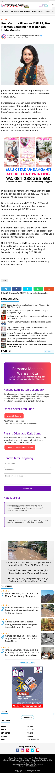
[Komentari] (49, 289)
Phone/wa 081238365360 (27, 766)
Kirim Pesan (27, 488)
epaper (30, 736)
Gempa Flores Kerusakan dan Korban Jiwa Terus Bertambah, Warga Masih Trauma (28, 571)
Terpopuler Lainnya (27, 663)
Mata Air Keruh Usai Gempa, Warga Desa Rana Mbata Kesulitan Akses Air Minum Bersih (28, 563)
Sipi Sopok (15, 12)
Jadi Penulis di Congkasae (38, 758)
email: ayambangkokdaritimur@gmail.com (27, 764)
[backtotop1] (53, 771)
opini (3, 740)
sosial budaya (25, 12)
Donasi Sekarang (14, 416)
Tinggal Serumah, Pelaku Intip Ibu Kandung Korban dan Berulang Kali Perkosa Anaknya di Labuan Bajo (22, 653)
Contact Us (18, 758)
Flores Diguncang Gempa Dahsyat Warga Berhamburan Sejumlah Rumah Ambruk (28, 579)
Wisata (47, 12)
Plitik (34, 12)
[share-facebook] (16, 289)
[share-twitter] (27, 289)
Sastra (31, 730)
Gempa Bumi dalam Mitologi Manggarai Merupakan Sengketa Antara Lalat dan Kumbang (21, 624)
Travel (30, 733)
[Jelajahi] (52, 3)
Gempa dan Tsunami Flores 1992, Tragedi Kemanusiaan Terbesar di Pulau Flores (21, 638)
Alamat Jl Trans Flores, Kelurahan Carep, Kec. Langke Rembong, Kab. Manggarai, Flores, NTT (27, 761)
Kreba (7, 12)
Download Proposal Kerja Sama (20, 447)
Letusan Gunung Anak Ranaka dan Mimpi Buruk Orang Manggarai (21, 595)
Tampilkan (48, 351)
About (10, 758)
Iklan (25, 758)
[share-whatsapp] (38, 289)
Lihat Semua (27, 717)
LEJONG (40, 12)
